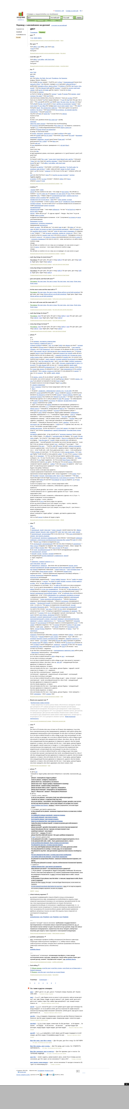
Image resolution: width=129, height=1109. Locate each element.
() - (40, 805)
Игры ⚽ (58, 20)
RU (80, 10)
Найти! (79, 17)
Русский (18, 37)
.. (57, 84)
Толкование (33, 32)
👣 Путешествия (22, 1072)
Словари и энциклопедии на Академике (42, 14)
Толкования (31, 20)
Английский (19, 31)
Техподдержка (40, 1070)
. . (47, 406)
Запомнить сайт (59, 10)
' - (47, 845)
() (61, 264)
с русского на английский (59, 25)
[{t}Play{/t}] (34, 35)
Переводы (40, 20)
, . (41, 1040)
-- (44, 40)
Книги (49, 20)
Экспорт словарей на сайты (23, 1074)
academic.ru (21, 20)
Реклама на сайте (49, 1070)
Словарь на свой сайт (72, 10)
